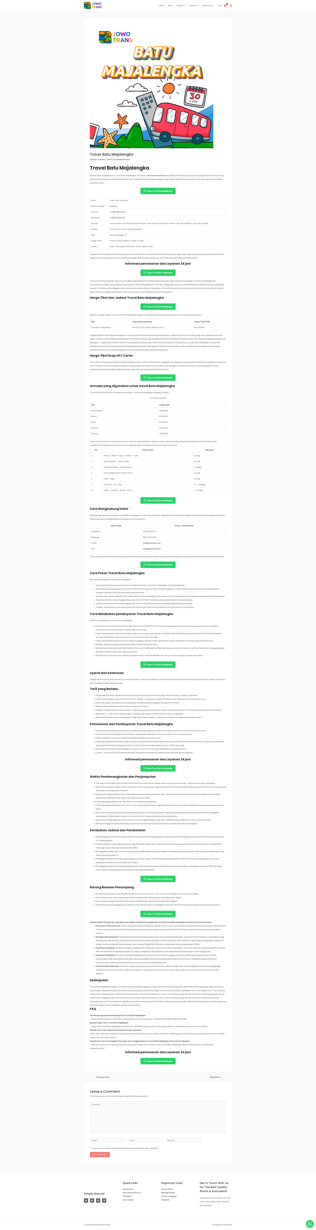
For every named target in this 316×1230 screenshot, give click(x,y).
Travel (109, 159)
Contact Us (193, 5)
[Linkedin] (104, 1200)
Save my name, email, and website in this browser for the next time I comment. (125, 1148)
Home (161, 5)
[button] (310, 1224)
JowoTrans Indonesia (155, 175)
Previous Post (101, 1077)
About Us (181, 5)
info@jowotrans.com (152, 543)
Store (170, 5)
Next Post (216, 1077)
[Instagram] (86, 1200)
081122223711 (119, 212)
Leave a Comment (97, 159)
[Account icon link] (231, 5)
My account (207, 5)
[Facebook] (98, 1200)
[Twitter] (92, 1200)
